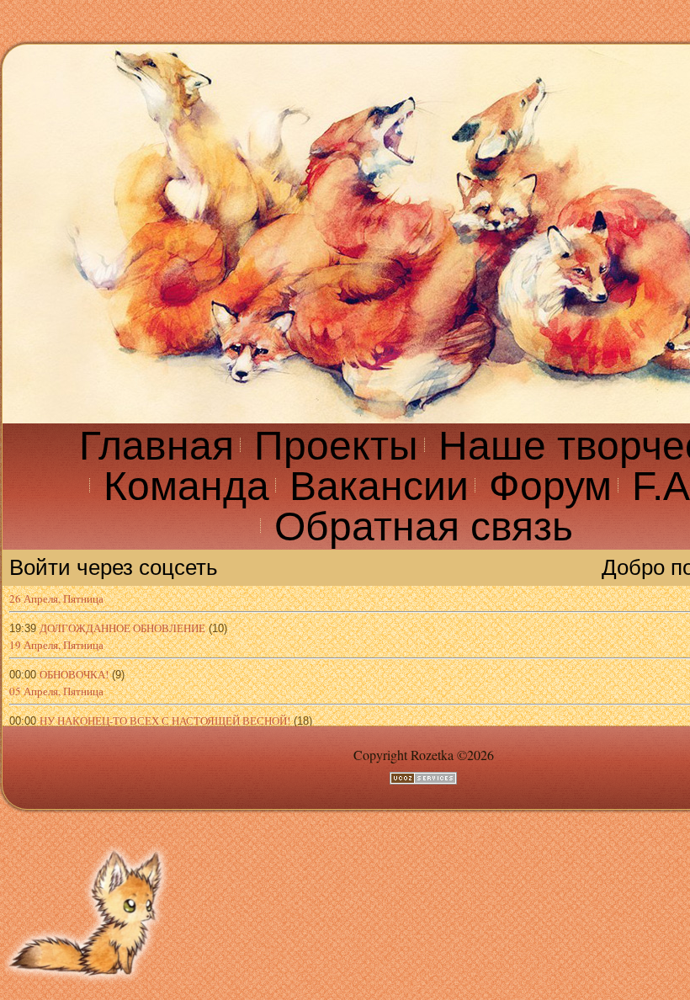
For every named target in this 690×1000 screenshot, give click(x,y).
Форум (550, 486)
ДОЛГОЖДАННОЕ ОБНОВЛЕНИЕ (122, 628)
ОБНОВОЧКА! (74, 674)
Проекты (336, 445)
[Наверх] (88, 989)
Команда (186, 486)
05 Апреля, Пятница (56, 691)
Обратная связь (423, 526)
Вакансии (379, 486)
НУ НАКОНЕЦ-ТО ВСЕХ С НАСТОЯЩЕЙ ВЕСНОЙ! (165, 720)
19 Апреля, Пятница (56, 644)
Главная (156, 445)
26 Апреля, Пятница (56, 598)
